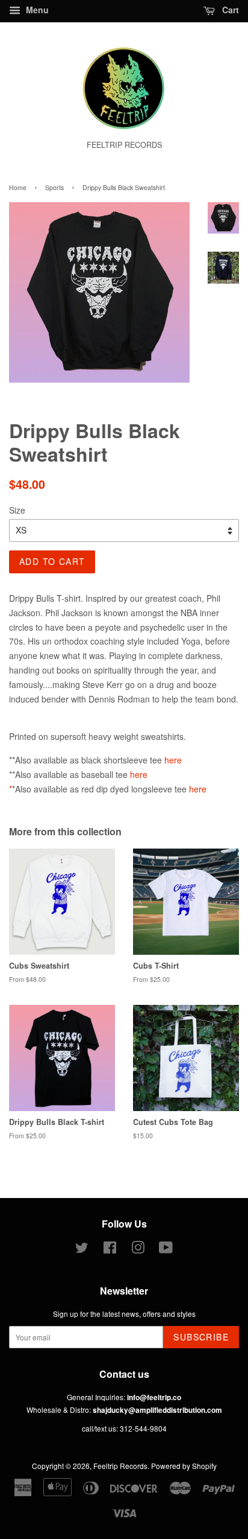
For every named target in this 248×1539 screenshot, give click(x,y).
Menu (36, 10)
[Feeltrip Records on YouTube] (166, 1249)
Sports (54, 187)
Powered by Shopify (184, 1466)
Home (17, 187)
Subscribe (201, 1337)
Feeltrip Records (120, 1466)
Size (17, 510)
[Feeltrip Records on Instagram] (137, 1249)
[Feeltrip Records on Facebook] (110, 1249)
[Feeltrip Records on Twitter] (81, 1249)
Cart (229, 10)
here (173, 760)
